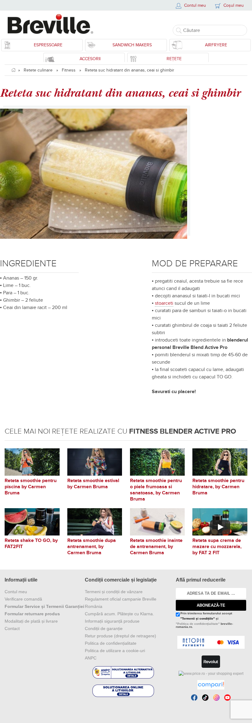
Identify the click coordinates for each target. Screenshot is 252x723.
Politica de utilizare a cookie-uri (115, 650)
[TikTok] (205, 697)
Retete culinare (38, 70)
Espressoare (48, 45)
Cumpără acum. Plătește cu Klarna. (119, 613)
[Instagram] (216, 697)
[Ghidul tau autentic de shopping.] (210, 685)
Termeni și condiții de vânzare (114, 591)
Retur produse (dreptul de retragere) (120, 635)
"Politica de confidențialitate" (198, 623)
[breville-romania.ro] (53, 23)
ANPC (90, 657)
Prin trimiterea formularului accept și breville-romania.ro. (204, 620)
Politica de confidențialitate (110, 643)
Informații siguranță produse (112, 621)
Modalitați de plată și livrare (31, 621)
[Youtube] (227, 697)
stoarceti (164, 303)
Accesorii (90, 58)
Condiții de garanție (104, 628)
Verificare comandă (23, 599)
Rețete (174, 58)
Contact (12, 628)
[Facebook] (194, 697)
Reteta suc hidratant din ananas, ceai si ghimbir (129, 70)
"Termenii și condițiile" (197, 618)
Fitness (69, 70)
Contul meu (16, 591)
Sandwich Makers (132, 45)
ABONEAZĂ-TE (211, 605)
